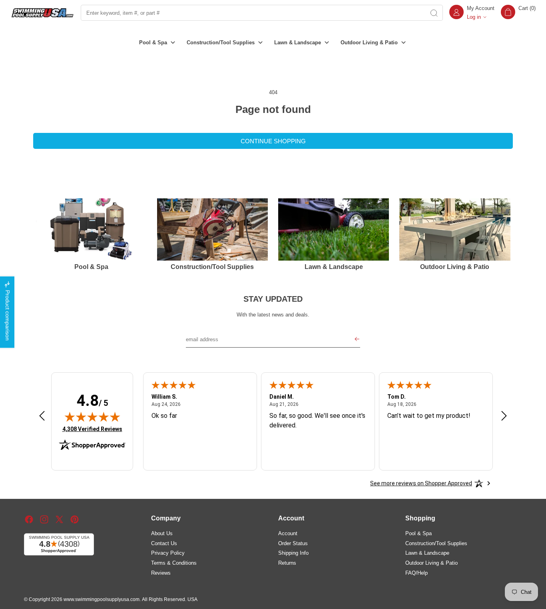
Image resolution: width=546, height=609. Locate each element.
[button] (518, 13)
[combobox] (252, 13)
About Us (162, 533)
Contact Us (164, 543)
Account (287, 533)
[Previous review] (42, 416)
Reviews (161, 572)
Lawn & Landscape (427, 553)
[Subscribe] (357, 340)
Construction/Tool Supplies (436, 543)
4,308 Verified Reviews (92, 428)
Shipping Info (293, 553)
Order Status (293, 543)
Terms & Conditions (174, 563)
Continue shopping (273, 141)
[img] (92, 416)
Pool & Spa (418, 533)
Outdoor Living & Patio (431, 563)
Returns (287, 563)
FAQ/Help (416, 572)
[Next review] (504, 416)
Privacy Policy (168, 553)
